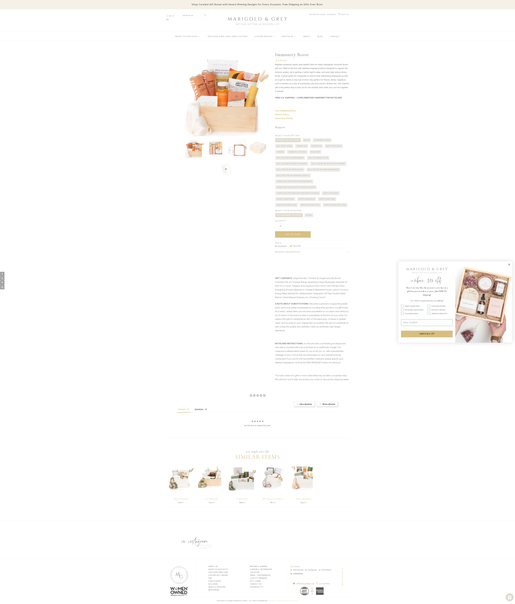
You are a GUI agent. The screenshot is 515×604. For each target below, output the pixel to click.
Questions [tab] (199, 409)
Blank (309, 215)
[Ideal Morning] (303, 477)
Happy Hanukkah (307, 199)
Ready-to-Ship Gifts (186, 36)
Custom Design (263, 36)
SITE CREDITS (293, 600)
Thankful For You (297, 152)
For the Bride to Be (318, 158)
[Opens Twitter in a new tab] (295, 246)
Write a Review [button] (328, 404)
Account (331, 14)
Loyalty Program (258, 578)
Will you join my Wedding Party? (293, 175)
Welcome (315, 152)
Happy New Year (327, 199)
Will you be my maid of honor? (292, 164)
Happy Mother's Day (286, 205)
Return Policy (282, 114)
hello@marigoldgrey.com (305, 583)
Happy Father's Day (310, 205)
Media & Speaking (217, 587)
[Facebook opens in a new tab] (170, 16)
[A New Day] (242, 477)
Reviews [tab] (182, 409)
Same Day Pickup (284, 118)
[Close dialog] (509, 264)
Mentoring (214, 590)
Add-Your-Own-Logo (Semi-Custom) (228, 36)
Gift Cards (255, 581)
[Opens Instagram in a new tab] (296, 570)
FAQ (210, 578)
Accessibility (256, 587)
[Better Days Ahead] (272, 477)
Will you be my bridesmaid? (290, 158)
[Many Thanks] (181, 477)
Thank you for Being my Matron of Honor (298, 193)
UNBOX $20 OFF (427, 334)
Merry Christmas (285, 199)
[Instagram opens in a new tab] (167, 16)
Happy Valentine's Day (335, 205)
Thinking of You (322, 140)
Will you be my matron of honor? (328, 164)
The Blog (254, 572)
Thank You (302, 146)
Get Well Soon (284, 146)
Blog (320, 36)
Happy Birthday (333, 146)
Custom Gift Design (218, 575)
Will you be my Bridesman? (290, 169)
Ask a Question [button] (305, 404)
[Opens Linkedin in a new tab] (296, 574)
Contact (335, 36)
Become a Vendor (258, 566)
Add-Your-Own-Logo (218, 572)
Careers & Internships (261, 569)
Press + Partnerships (260, 575)
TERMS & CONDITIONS (277, 600)
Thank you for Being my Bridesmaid (294, 181)
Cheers (280, 152)
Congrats (316, 146)
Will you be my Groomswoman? (323, 169)
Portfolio (287, 36)
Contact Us (256, 584)
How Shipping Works (285, 111)
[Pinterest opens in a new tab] (173, 16)
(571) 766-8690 (324, 583)
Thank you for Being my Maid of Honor (296, 187)
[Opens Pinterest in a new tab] (325, 570)
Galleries (213, 584)
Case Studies (215, 581)
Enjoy (307, 140)
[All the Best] (211, 477)
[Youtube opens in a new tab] (167, 20)
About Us (213, 566)
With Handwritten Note (289, 215)
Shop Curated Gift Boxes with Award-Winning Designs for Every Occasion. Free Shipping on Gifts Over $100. (257, 4)
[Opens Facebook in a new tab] (281, 246)
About (306, 36)
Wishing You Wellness (288, 140)
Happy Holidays (330, 193)
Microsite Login (317, 14)
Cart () (345, 14)
